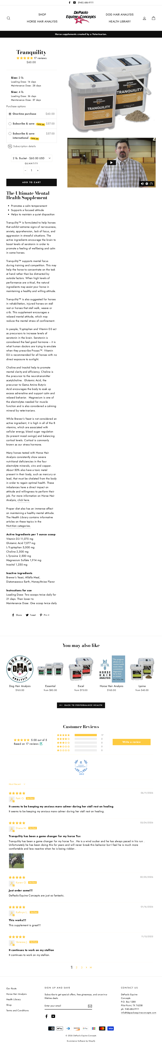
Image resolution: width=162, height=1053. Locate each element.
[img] (17, 793)
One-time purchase (24, 114)
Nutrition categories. (18, 526)
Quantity (31, 163)
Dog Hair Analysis (120, 14)
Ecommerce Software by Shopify (81, 1041)
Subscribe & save (28, 124)
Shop (42, 14)
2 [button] (76, 967)
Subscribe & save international (25, 136)
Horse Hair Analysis (42, 21)
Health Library (120, 21)
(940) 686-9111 (86, 2)
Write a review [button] (131, 742)
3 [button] (81, 967)
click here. (24, 500)
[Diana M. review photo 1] (16, 860)
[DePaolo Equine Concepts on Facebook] (46, 1016)
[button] (25, 58)
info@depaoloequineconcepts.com (138, 1012)
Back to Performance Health (83, 705)
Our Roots (11, 988)
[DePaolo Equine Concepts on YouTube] (53, 1016)
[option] (81, 34)
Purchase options (16, 106)
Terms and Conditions (17, 1010)
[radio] (10, 114)
